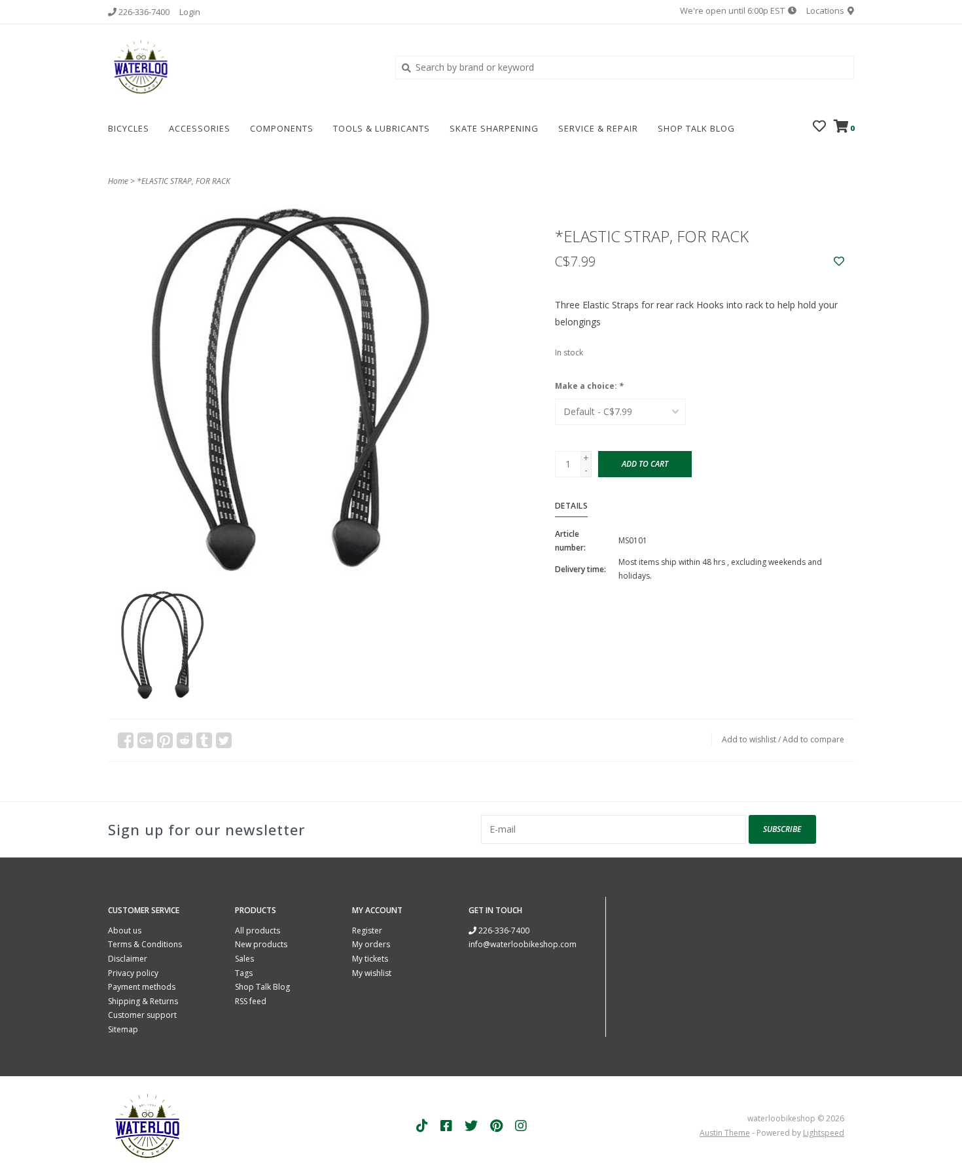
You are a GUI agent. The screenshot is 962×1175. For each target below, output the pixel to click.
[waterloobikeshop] (242, 66)
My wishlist (371, 973)
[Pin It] (165, 740)
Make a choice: (589, 385)
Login (189, 12)
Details (571, 505)
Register (367, 930)
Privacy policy (133, 973)
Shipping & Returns (143, 1001)
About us (124, 930)
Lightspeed (823, 1132)
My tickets (370, 958)
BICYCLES (128, 128)
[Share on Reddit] (184, 740)
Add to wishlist (749, 739)
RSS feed (250, 1001)
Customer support (142, 1015)
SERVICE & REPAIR (598, 128)
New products (261, 944)
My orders (371, 944)
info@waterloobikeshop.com (523, 944)
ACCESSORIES (199, 128)
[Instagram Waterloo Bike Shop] (521, 1125)
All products (257, 930)
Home (118, 181)
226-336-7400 (502, 930)
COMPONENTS (281, 128)
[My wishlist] (819, 127)
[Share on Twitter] (224, 740)
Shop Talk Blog (696, 128)
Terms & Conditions (145, 944)
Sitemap (123, 1029)
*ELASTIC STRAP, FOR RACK (183, 181)
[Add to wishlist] (839, 261)
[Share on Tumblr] (204, 740)
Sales (244, 958)
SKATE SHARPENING (494, 128)
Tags (244, 973)
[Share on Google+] (145, 740)
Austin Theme (725, 1132)
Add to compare (813, 739)
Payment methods (141, 986)
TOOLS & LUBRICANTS (381, 128)
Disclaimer (127, 958)
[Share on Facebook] (126, 740)
